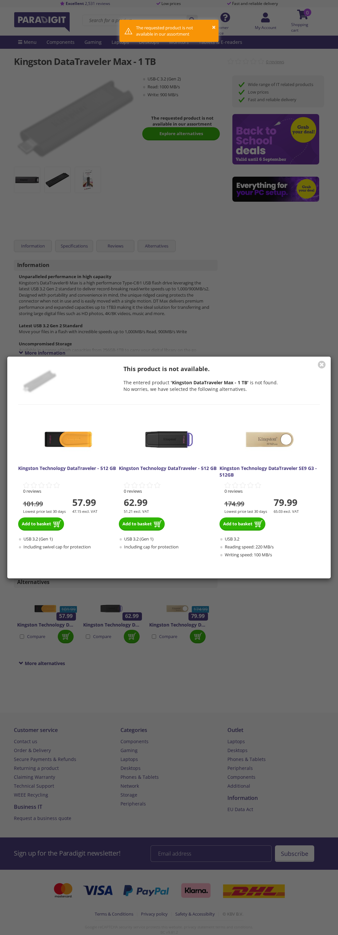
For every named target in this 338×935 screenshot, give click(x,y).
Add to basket (36, 524)
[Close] (322, 364)
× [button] (214, 27)
